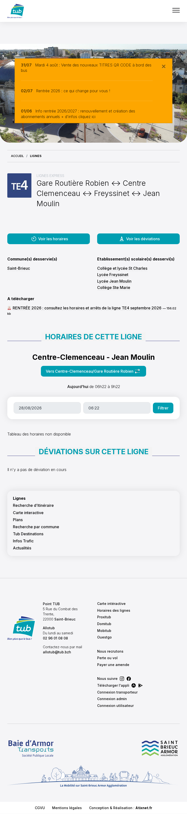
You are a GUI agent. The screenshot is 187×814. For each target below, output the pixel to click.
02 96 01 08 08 (55, 638)
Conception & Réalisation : (120, 808)
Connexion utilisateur (115, 705)
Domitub (104, 624)
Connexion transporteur (117, 692)
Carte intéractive (111, 603)
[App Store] (133, 685)
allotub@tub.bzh (57, 652)
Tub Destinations (28, 534)
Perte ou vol (107, 658)
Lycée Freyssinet (112, 274)
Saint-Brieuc (18, 268)
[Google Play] (140, 685)
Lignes (19, 498)
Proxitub (104, 617)
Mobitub (104, 631)
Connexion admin (112, 699)
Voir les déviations (143, 238)
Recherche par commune (36, 527)
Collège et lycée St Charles (122, 268)
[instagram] (122, 678)
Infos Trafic (23, 541)
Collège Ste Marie (113, 287)
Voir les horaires (53, 238)
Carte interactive (28, 512)
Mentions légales (67, 808)
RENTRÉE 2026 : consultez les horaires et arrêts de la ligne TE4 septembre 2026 (87, 307)
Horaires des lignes (113, 610)
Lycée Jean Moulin (114, 281)
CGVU (40, 808)
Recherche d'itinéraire (33, 505)
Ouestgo (104, 637)
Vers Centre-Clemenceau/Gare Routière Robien (89, 373)
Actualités (22, 548)
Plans (18, 520)
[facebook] (128, 678)
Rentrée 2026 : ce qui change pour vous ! (73, 90)
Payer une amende (113, 665)
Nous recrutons (110, 651)
